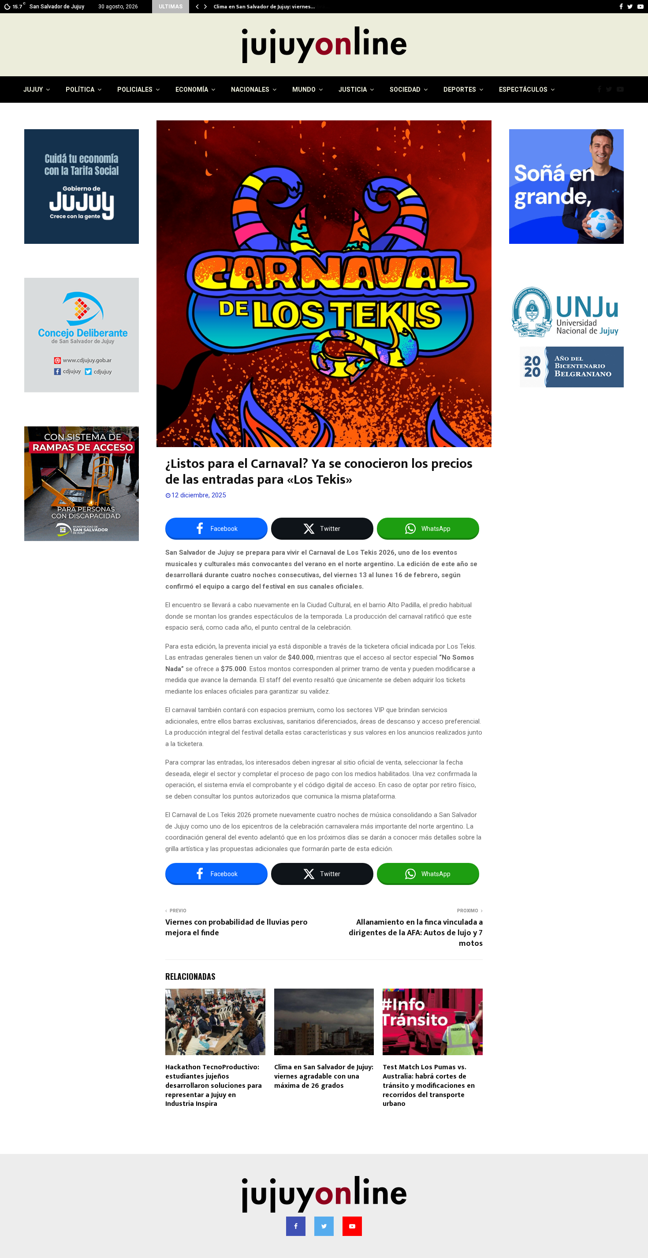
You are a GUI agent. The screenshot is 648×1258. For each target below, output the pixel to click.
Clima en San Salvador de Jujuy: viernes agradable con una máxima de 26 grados (323, 1076)
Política (80, 89)
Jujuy (33, 89)
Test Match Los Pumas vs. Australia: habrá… (268, 6)
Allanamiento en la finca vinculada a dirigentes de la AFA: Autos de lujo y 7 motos (416, 933)
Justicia (353, 89)
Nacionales (250, 89)
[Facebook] (601, 89)
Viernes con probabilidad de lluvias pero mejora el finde (236, 928)
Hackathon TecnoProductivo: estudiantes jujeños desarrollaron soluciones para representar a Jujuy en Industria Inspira (213, 1085)
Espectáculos (523, 89)
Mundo (304, 89)
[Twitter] (611, 89)
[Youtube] (622, 89)
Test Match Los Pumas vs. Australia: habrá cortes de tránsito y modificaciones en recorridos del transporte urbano (429, 1085)
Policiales (135, 89)
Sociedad (405, 89)
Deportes (459, 89)
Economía (191, 89)
